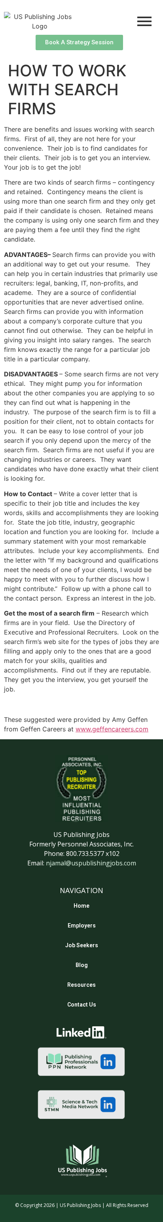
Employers (82, 925)
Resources (81, 985)
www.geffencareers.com (112, 729)
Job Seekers (81, 945)
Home (81, 906)
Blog (82, 965)
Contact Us (81, 1004)
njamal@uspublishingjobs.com (91, 863)
